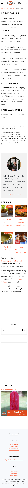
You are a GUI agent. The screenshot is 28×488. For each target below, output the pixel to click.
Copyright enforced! (14, 448)
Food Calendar (14, 475)
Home (3, 8)
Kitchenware (14, 473)
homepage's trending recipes (13, 261)
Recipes (14, 469)
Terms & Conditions (14, 450)
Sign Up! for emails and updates (14, 460)
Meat (8, 8)
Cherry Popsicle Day (9, 389)
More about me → (14, 194)
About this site (14, 444)
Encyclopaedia (14, 471)
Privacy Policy (14, 446)
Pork (12, 8)
